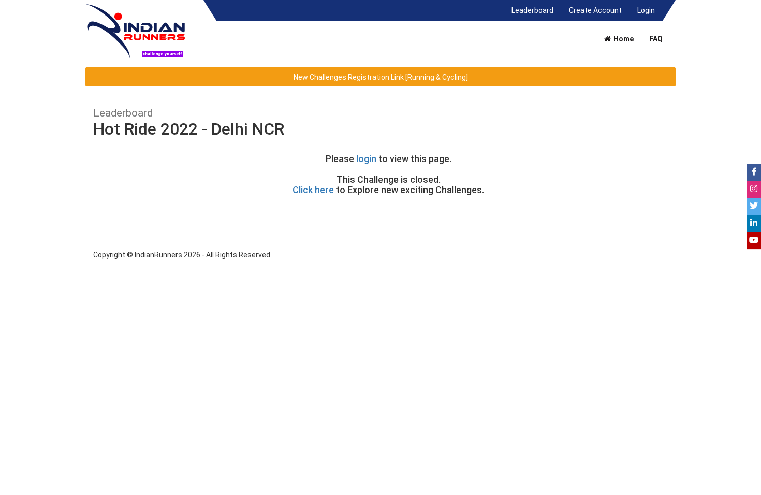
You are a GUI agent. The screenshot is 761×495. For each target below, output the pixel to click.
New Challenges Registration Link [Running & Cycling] (381, 77)
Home (623, 39)
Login (646, 10)
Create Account (595, 10)
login (366, 158)
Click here (313, 189)
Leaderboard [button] (536, 10)
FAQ (656, 39)
